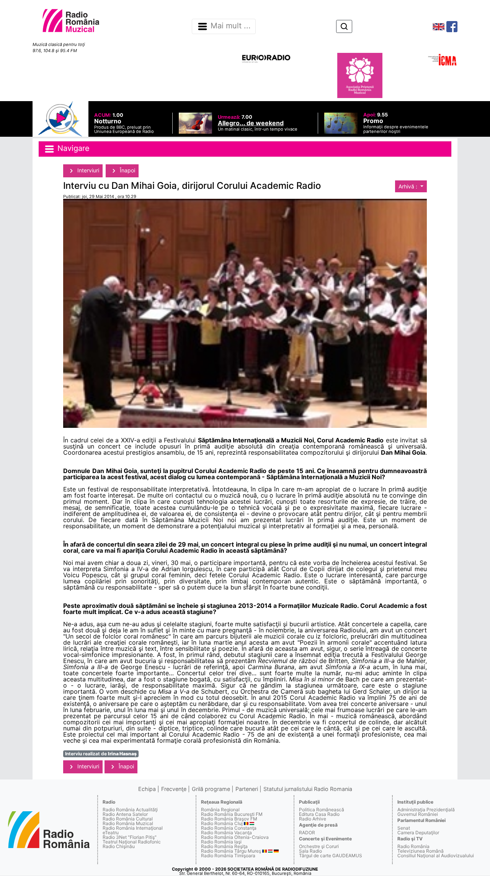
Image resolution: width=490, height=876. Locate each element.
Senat (403, 828)
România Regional (220, 809)
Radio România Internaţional (133, 828)
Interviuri (87, 170)
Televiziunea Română (420, 851)
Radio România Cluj (222, 823)
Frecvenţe (173, 789)
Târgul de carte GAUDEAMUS (330, 855)
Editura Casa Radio (319, 814)
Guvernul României (417, 814)
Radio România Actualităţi (130, 809)
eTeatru (111, 832)
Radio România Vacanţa (226, 832)
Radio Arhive (312, 819)
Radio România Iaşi (221, 842)
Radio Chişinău (119, 846)
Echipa (147, 789)
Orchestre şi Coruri (319, 846)
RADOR (307, 832)
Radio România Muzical (128, 823)
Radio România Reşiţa (224, 846)
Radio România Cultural (128, 819)
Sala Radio (310, 851)
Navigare (72, 148)
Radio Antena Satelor (125, 814)
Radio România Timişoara (228, 855)
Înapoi (126, 170)
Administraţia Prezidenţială (426, 809)
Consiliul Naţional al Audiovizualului (435, 855)
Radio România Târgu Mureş (231, 851)
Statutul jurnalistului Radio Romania (307, 789)
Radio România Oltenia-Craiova (235, 837)
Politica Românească (321, 809)
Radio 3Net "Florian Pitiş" (130, 837)
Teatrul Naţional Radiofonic (132, 842)
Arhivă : (409, 186)
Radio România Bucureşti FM (232, 814)
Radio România (413, 846)
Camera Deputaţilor (418, 832)
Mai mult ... (231, 26)
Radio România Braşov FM (229, 819)
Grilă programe (211, 789)
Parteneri (246, 789)
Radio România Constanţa (228, 828)
